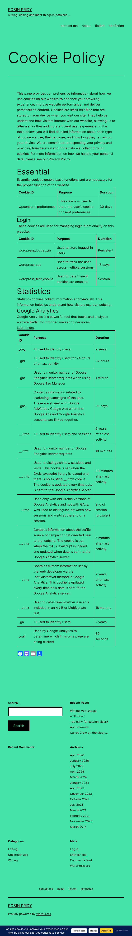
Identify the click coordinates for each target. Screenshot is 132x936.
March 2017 (78, 826)
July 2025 (76, 766)
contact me (69, 26)
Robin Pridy (20, 9)
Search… (14, 703)
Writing (13, 860)
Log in (74, 849)
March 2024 (78, 777)
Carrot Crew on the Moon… (89, 732)
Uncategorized (18, 854)
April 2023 (77, 788)
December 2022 (81, 793)
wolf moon (77, 716)
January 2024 (79, 782)
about (86, 26)
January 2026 (79, 760)
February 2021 (80, 815)
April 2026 (77, 755)
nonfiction (116, 26)
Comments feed (81, 860)
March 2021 (78, 810)
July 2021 (76, 804)
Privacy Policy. (60, 159)
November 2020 (81, 821)
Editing (13, 849)
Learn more (25, 328)
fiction (99, 26)
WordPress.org (80, 865)
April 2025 (77, 771)
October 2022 (79, 799)
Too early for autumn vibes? (89, 721)
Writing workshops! (83, 710)
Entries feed (78, 854)
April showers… (80, 727)
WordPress (43, 914)
